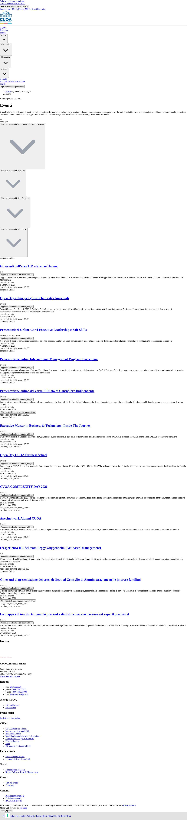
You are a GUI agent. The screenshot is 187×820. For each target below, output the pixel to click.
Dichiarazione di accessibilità (18, 746)
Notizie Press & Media (15, 770)
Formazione (10, 707)
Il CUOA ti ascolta (13, 801)
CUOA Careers (12, 705)
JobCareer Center (13, 734)
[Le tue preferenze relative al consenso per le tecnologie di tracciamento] (7, 815)
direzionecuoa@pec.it (19, 694)
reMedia (23, 808)
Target (14, 229)
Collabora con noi (10, 3)
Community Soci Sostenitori (17, 759)
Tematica (15, 198)
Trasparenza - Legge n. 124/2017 (19, 738)
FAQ (23, 3)
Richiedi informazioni (14, 796)
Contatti (3, 79)
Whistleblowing (12, 741)
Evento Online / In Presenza (22, 124)
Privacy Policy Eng (44, 816)
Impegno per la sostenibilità (17, 731)
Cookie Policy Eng (62, 816)
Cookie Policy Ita (27, 816)
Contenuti (9, 785)
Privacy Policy (129, 805)
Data (13, 171)
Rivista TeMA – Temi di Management (21, 772)
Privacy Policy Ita (10, 816)
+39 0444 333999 (19, 692)
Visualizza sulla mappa (10, 676)
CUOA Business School (16, 729)
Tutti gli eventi (11, 783)
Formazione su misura (15, 756)
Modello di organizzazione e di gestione (22, 736)
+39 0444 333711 (19, 689)
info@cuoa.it (15, 687)
